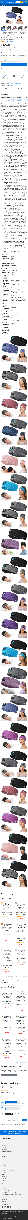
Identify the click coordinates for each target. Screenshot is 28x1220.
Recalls (3, 1174)
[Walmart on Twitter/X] (5, 1207)
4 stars (2, 1103)
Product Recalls (5, 1178)
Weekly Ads (19, 1133)
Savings (18, 5)
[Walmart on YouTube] (8, 1207)
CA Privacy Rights (5, 1190)
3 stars (2, 1105)
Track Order (10, 1133)
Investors (4, 1147)
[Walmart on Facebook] (2, 1207)
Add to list (7, 88)
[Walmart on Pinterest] (11, 1207)
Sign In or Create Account (10, 1131)
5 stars (2, 1102)
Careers (3, 1143)
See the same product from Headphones (17, 976)
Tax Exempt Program (6, 1180)
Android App (4, 1201)
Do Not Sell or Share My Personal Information (12, 1194)
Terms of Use (4, 1186)
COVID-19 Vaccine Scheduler (8, 1170)
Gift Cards (4, 1165)
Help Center (23, 1131)
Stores (3, 1158)
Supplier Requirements (7, 1151)
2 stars (2, 1107)
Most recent (9, 1113)
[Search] (21, 2)
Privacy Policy (5, 1188)
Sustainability (4, 1149)
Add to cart (14, 64)
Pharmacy (4, 1172)
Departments (6, 5)
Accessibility (4, 1176)
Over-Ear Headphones (16, 100)
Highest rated (18, 1113)
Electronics (13, 99)
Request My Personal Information (9, 1192)
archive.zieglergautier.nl (16, 52)
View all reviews (6, 1097)
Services (12, 5)
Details (12, 85)
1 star (3, 1109)
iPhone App (4, 1199)
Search (24, 1120)
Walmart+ (4, 1163)
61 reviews (11, 41)
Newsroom (4, 1145)
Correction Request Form (9, 1075)
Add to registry (21, 88)
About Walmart (5, 1141)
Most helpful (5, 1117)
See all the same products (21, 1062)
